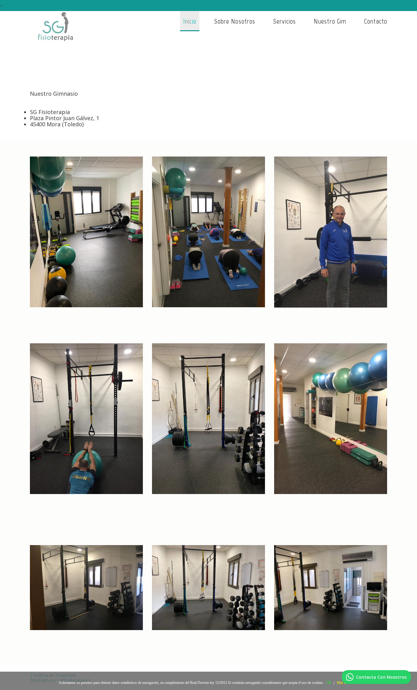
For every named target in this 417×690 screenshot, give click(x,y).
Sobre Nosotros (234, 21)
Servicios (284, 21)
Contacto (375, 21)
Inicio (189, 21)
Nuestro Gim (330, 21)
